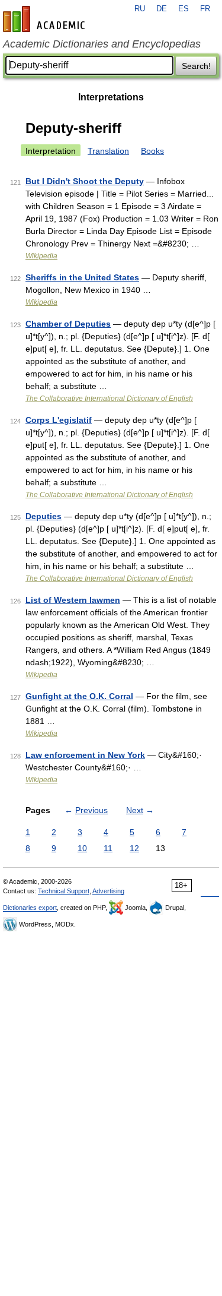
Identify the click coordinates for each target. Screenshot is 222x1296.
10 (82, 848)
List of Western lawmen (72, 600)
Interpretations (111, 97)
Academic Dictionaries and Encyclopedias (102, 44)
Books (152, 151)
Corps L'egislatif (58, 420)
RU (139, 9)
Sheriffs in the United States (82, 277)
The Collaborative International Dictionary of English (109, 398)
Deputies (43, 516)
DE (161, 9)
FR (205, 9)
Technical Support (63, 890)
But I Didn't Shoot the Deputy (84, 181)
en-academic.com (45, 19)
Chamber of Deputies (68, 323)
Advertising (108, 890)
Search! (196, 66)
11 (108, 848)
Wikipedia (41, 256)
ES (183, 9)
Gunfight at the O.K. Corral (79, 696)
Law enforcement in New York (85, 755)
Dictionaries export (30, 907)
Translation (108, 151)
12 (134, 848)
